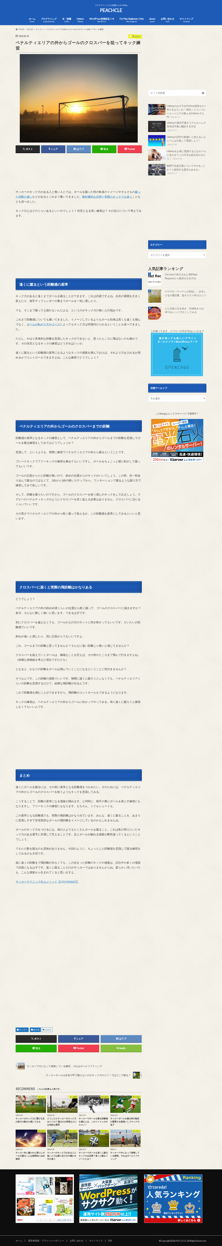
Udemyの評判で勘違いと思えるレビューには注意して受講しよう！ (186, 140)
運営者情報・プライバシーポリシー (46, 1240)
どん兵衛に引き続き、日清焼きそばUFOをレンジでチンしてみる (184, 310)
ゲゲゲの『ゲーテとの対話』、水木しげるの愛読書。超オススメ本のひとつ (185, 293)
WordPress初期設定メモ (101, 20)
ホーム (32, 20)
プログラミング (49, 20)
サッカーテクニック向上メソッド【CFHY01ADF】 (47, 881)
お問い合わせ (167, 20)
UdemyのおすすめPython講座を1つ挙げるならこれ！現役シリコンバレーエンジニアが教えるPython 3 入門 (186, 111)
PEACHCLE (111, 10)
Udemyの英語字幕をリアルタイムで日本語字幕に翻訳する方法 (186, 126)
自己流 (36, 1029)
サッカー (23, 1029)
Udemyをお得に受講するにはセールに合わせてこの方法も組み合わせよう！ (186, 155)
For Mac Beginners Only (132, 20)
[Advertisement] (79, 175)
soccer (48, 1029)
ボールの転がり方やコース (43, 324)
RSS (110, 1240)
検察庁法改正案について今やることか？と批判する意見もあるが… (186, 169)
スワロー (175, 330)
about (152, 20)
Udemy (80, 20)
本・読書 (66, 20)
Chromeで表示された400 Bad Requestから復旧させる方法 (181, 276)
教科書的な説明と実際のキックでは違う (107, 196)
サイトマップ (186, 20)
